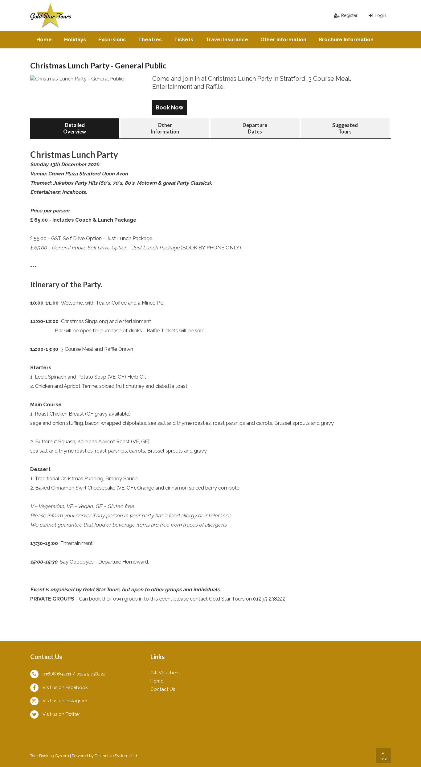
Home (44, 39)
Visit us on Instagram (65, 700)
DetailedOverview (74, 128)
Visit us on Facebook (65, 687)
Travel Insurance (227, 39)
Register (349, 15)
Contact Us (162, 689)
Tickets (183, 39)
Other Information (283, 39)
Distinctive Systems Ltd (116, 755)
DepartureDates (255, 128)
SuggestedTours (345, 128)
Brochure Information (346, 39)
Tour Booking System (49, 755)
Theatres (150, 39)
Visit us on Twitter (61, 714)
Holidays (75, 39)
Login (380, 15)
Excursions (112, 39)
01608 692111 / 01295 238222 (74, 674)
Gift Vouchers (164, 672)
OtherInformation (165, 128)
